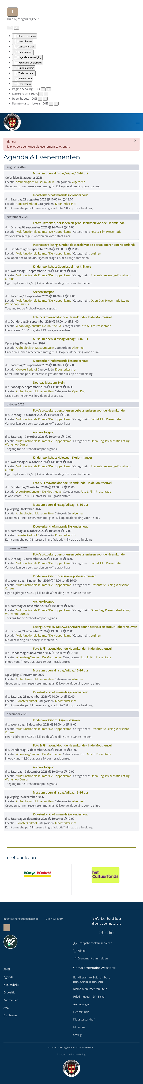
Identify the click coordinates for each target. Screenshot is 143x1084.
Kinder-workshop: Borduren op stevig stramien (64, 576)
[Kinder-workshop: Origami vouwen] (19, 721)
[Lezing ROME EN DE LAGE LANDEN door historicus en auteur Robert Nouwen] (19, 628)
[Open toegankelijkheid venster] (12, 12)
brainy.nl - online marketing (71, 1054)
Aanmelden (10, 1000)
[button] (138, 122)
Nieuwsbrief (11, 985)
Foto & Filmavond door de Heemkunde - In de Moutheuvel (72, 317)
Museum (79, 1027)
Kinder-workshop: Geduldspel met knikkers (62, 266)
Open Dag (97, 300)
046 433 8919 (54, 918)
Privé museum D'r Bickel (89, 997)
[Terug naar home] (12, 122)
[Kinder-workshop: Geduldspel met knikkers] (19, 267)
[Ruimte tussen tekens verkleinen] (51, 104)
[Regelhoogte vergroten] (45, 99)
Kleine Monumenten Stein (90, 989)
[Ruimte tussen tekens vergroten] (56, 104)
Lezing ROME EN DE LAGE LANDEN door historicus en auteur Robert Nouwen (85, 627)
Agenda (8, 977)
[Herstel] (10, 28)
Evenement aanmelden (92, 958)
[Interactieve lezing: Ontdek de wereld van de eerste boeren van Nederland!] (19, 246)
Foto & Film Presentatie (106, 232)
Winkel (81, 951)
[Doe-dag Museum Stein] (19, 383)
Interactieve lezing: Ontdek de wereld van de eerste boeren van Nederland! (84, 245)
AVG (6, 1008)
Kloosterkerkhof (65, 204)
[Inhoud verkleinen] (43, 89)
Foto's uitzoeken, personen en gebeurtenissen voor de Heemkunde (79, 223)
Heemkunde (81, 1012)
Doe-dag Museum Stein (49, 382)
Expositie (9, 992)
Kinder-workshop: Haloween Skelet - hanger (62, 457)
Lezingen (96, 253)
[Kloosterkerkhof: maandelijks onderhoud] (19, 196)
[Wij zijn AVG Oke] (10, 942)
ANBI (6, 969)
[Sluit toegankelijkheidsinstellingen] (16, 28)
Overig (77, 1035)
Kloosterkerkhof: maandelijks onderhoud (60, 195)
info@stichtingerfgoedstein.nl (21, 918)
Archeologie (81, 1004)
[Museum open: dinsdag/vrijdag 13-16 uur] (19, 174)
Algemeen (78, 182)
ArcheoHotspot (43, 292)
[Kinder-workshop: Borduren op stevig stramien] (19, 577)
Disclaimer (10, 1015)
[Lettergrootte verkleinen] (40, 94)
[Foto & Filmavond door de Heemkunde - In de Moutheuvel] (19, 318)
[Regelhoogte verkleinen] (40, 99)
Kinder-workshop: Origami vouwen (56, 720)
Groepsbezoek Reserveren (94, 943)
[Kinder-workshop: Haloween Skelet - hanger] (19, 458)
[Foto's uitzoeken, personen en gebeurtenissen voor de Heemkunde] (19, 224)
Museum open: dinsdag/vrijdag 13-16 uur (60, 173)
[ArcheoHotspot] (19, 293)
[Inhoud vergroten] (48, 89)
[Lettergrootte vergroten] (46, 94)
